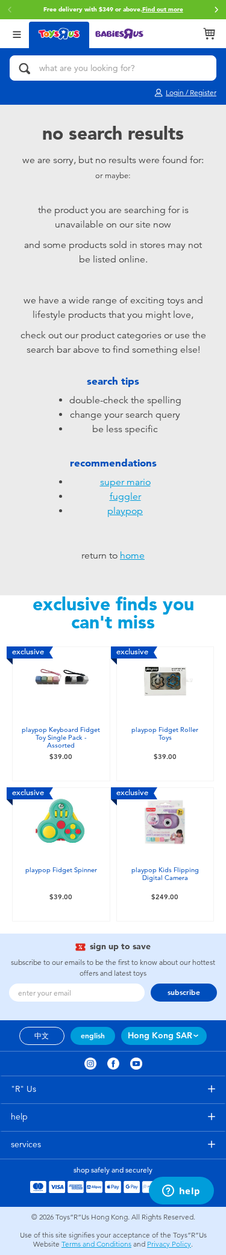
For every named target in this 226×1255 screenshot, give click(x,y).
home (132, 556)
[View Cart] (209, 33)
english (93, 1036)
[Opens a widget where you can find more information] (181, 1192)
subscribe (184, 992)
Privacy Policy (169, 1244)
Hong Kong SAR (160, 1035)
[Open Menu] (17, 33)
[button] (216, 9)
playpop (125, 511)
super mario (125, 482)
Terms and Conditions (96, 1244)
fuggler (125, 497)
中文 (41, 1036)
